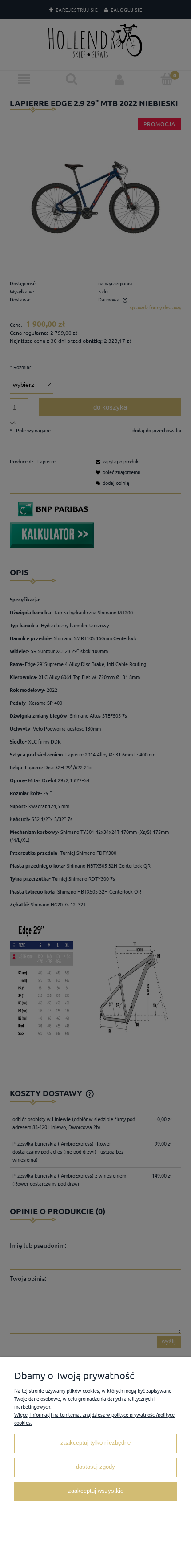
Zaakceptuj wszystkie (95, 1491)
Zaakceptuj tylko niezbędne (95, 1443)
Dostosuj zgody (95, 1467)
